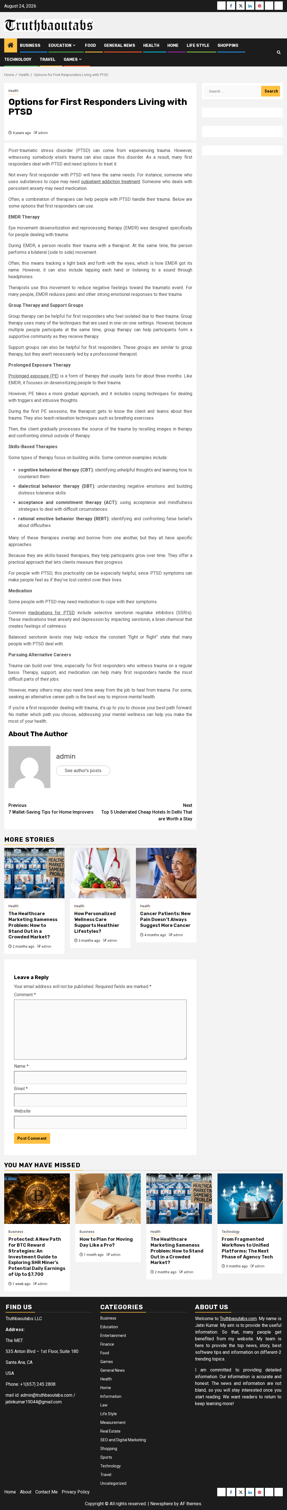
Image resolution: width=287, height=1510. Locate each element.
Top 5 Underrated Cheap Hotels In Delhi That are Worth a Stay (146, 812)
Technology (17, 59)
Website (22, 1111)
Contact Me (46, 1492)
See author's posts (83, 770)
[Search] (278, 52)
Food (90, 45)
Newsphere (161, 1503)
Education (59, 45)
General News (119, 45)
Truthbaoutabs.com (238, 1318)
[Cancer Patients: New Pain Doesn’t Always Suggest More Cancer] (166, 873)
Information (110, 1396)
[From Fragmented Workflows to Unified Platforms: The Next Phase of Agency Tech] (250, 1198)
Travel (47, 59)
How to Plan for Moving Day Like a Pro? (106, 1242)
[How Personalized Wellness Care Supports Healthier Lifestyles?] (100, 873)
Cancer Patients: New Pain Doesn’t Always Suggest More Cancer (165, 919)
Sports (106, 1457)
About (25, 1492)
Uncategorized (113, 1483)
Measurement (113, 1422)
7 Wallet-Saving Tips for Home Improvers (51, 809)
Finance (107, 1344)
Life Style (198, 45)
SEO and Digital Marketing (123, 1440)
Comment (25, 994)
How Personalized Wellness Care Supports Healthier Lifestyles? (96, 922)
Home (173, 45)
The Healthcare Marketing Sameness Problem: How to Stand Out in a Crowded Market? (32, 925)
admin (43, 133)
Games (71, 59)
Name (21, 1066)
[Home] (11, 46)
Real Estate (110, 1431)
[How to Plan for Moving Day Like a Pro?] (108, 1198)
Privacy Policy (76, 1492)
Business (30, 45)
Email (21, 1088)
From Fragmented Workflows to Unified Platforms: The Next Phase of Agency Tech (247, 1248)
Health (151, 45)
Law (104, 1405)
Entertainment (113, 1335)
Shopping (227, 45)
